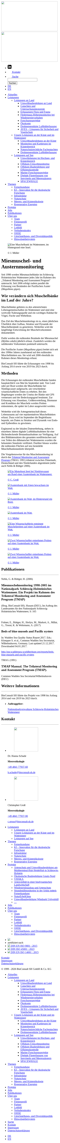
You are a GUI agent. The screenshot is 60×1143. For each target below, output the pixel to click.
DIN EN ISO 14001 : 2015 (24, 952)
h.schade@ (21, 772)
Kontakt (16, 72)
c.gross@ (21, 821)
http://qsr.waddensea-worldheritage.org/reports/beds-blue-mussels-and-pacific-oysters (27, 653)
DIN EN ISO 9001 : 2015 (23, 945)
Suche (15, 76)
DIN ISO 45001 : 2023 (22, 949)
